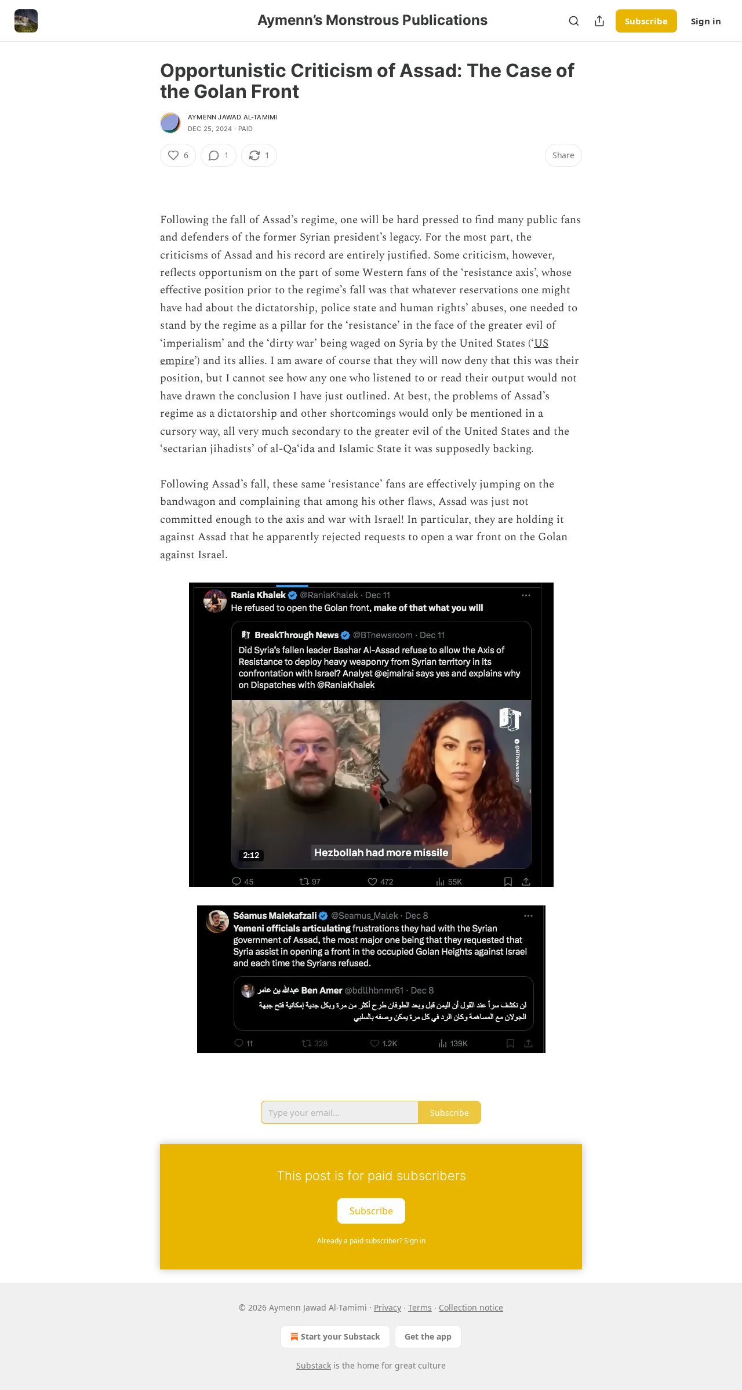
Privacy (387, 1307)
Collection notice (471, 1307)
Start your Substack (340, 1336)
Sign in (706, 21)
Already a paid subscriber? (371, 1241)
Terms (420, 1307)
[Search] (573, 20)
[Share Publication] (599, 20)
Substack (313, 1365)
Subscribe (646, 21)
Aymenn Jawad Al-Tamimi (232, 117)
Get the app (428, 1336)
